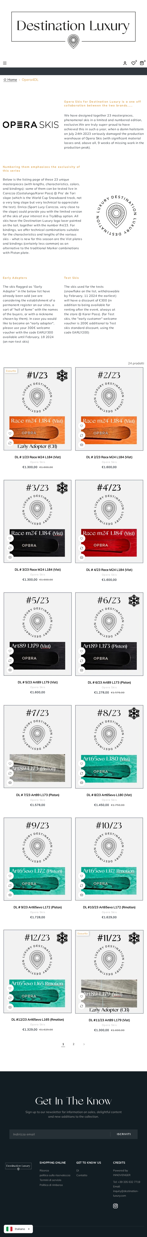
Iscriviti (124, 1134)
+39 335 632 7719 (129, 1182)
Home (12, 80)
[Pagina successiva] (84, 1044)
